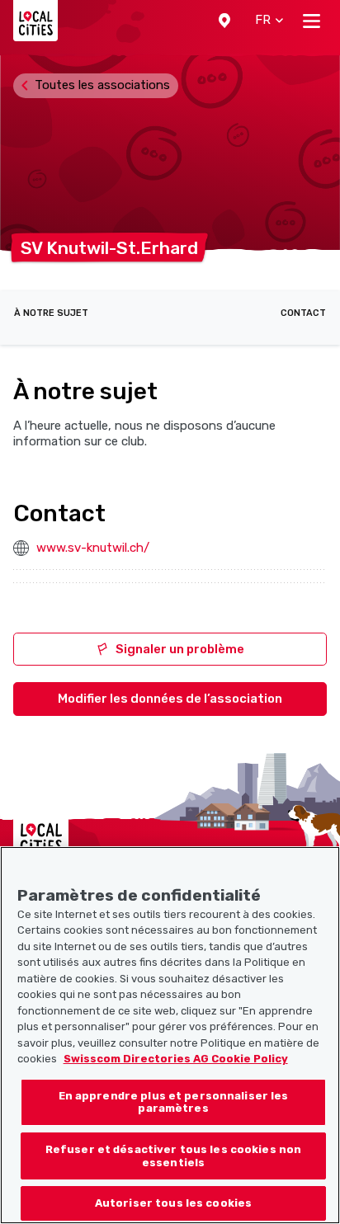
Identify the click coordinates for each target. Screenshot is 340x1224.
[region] (170, 1035)
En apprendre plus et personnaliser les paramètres (174, 1102)
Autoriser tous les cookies (173, 1203)
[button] (224, 20)
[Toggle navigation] (311, 20)
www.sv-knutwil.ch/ (92, 547)
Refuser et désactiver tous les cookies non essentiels (173, 1156)
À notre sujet (51, 313)
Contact (303, 313)
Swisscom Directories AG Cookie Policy (176, 1058)
